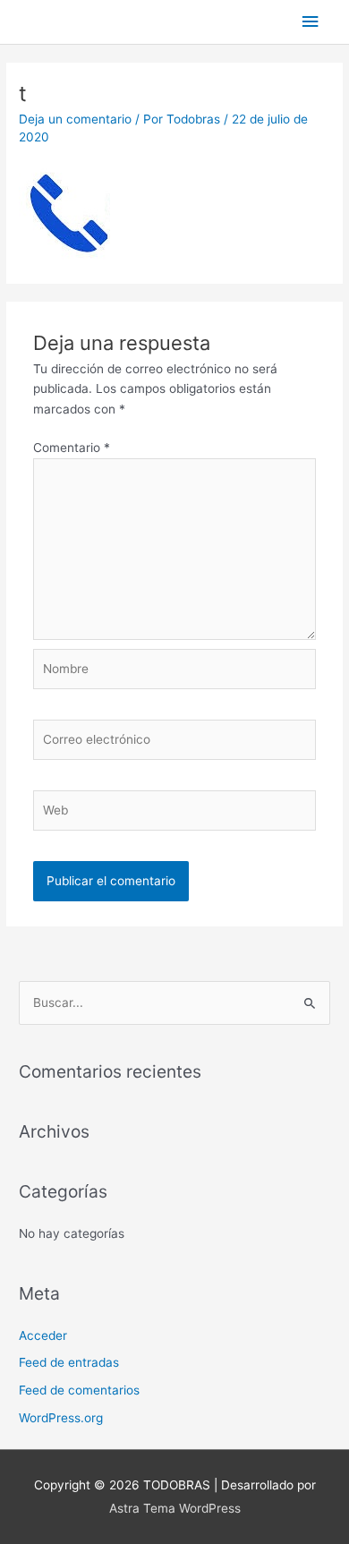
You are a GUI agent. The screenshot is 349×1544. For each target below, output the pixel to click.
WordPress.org (61, 1418)
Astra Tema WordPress (175, 1508)
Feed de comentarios (79, 1390)
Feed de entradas (69, 1362)
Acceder (43, 1335)
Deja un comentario (75, 119)
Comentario (71, 447)
